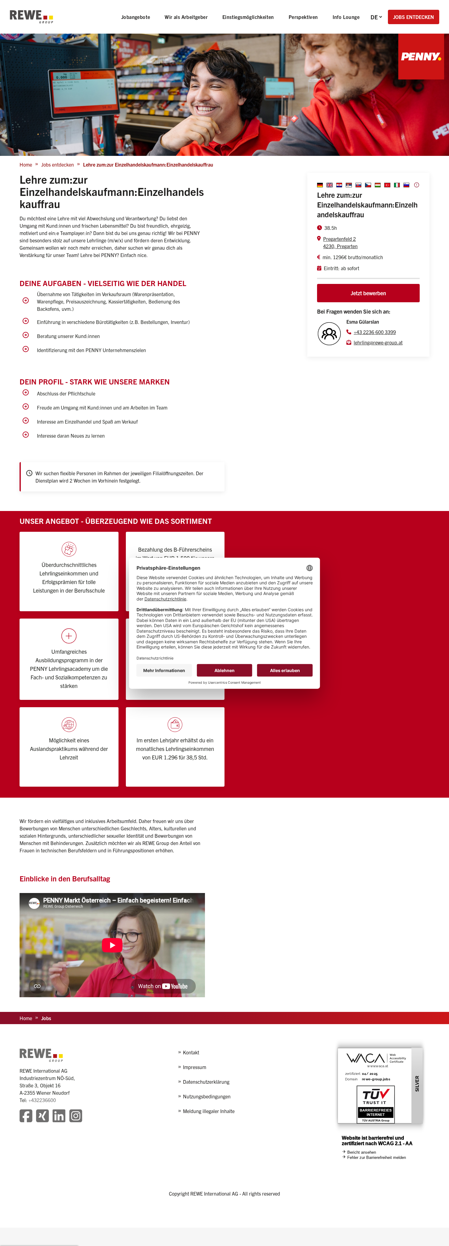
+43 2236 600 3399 (375, 332)
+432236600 (42, 1100)
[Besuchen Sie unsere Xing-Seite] (42, 1116)
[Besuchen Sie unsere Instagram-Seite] (75, 1116)
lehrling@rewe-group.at (378, 342)
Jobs (46, 1018)
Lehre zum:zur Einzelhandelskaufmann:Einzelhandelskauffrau (148, 164)
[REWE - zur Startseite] (31, 17)
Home (26, 164)
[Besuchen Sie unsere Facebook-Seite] (26, 1116)
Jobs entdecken (57, 164)
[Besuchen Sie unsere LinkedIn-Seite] (59, 1116)
